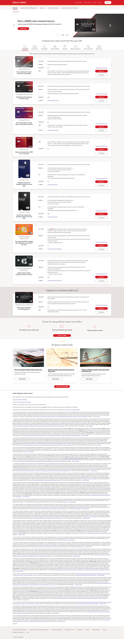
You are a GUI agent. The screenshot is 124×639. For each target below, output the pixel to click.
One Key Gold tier (77, 508)
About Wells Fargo (96, 629)
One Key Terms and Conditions (73, 409)
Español (100, 2)
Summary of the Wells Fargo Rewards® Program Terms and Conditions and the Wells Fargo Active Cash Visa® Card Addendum (61, 416)
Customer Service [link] (87, 2)
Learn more (23, 28)
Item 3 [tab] (61, 35)
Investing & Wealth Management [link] (29, 8)
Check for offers (62, 335)
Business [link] (42, 8)
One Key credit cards (53, 184)
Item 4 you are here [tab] (63, 35)
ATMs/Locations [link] (78, 2)
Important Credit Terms (101, 68)
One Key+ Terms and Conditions (90, 516)
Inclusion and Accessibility (18, 632)
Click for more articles (62, 386)
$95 (48, 277)
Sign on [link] (108, 2)
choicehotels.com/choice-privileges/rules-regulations (85, 575)
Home (27, 632)
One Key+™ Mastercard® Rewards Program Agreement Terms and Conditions (45, 518)
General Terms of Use (69, 629)
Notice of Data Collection (57, 629)
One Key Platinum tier (79, 546)
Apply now (101, 71)
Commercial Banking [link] (53, 8)
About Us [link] (95, 2)
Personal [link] (15, 8)
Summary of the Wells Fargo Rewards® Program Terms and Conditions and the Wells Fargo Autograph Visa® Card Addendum (41, 461)
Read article (22, 379)
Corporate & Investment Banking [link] (69, 8)
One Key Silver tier (64, 501)
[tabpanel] (62, 25)
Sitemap (87, 629)
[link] (19, 2)
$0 (48, 67)
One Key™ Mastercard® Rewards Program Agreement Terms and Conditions (45, 480)
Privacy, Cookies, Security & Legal (19, 629)
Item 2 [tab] (58, 35)
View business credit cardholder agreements (22, 402)
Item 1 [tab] (56, 35)
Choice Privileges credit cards (55, 249)
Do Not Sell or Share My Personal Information (39, 629)
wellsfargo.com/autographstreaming (72, 458)
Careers (104, 629)
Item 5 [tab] (65, 35)
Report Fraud (79, 629)
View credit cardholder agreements (20, 399)
